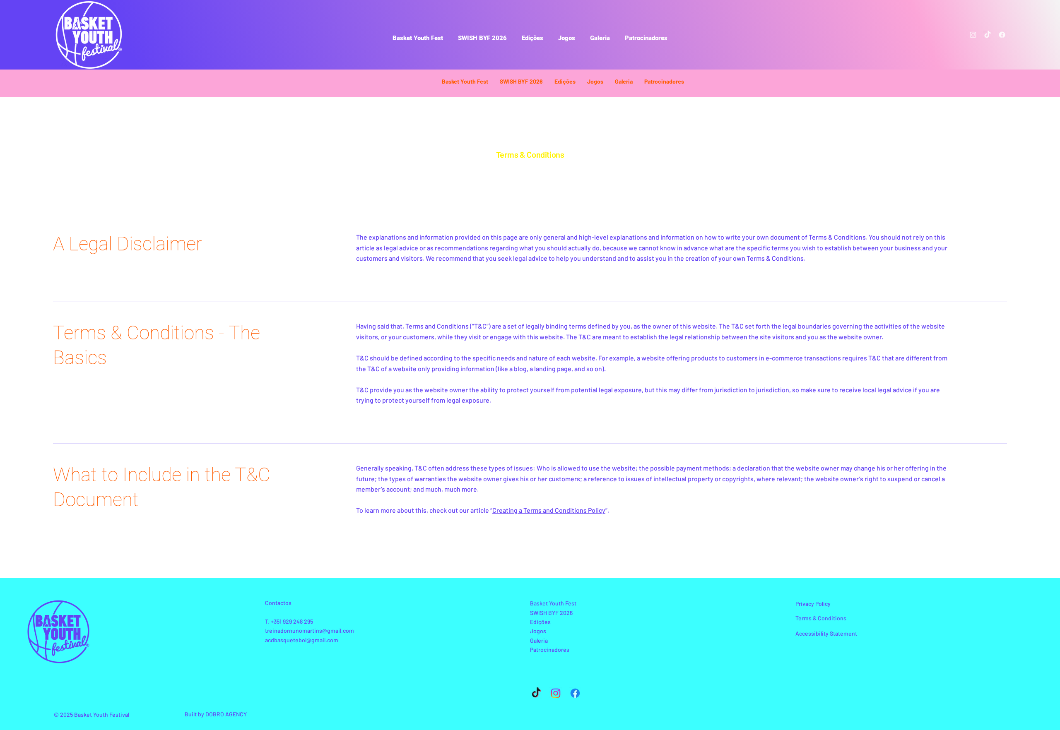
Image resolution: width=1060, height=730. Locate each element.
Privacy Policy (813, 603)
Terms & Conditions (820, 618)
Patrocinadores (549, 649)
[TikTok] (987, 35)
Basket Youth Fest (553, 603)
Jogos (538, 630)
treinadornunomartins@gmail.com (309, 630)
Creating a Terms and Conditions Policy (548, 510)
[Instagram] (973, 35)
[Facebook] (1002, 35)
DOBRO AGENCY (226, 714)
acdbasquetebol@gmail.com (301, 640)
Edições (540, 621)
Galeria (539, 640)
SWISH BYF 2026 (551, 612)
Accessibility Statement (826, 633)
